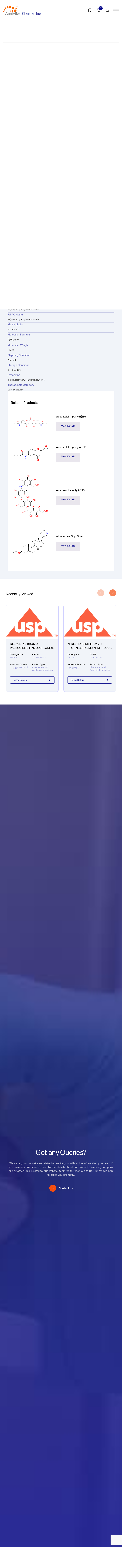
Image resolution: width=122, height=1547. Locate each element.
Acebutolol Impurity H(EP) (71, 416)
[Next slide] (112, 592)
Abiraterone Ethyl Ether (69, 536)
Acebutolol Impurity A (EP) (71, 447)
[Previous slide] (100, 592)
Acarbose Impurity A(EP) (70, 490)
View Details (68, 426)
